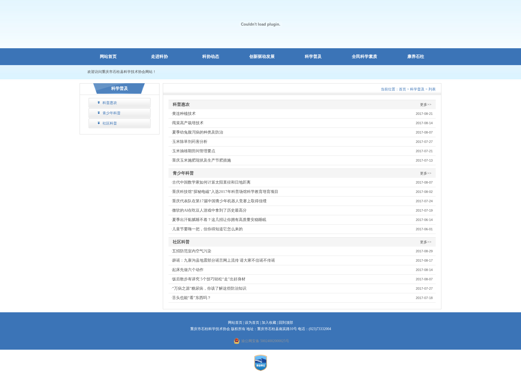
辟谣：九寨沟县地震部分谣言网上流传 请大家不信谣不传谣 (223, 260)
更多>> (425, 104)
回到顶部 (286, 322)
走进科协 (159, 56)
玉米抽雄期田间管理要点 (193, 151)
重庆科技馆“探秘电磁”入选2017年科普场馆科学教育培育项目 (225, 191)
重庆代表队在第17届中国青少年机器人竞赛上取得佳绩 (219, 201)
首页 (402, 89)
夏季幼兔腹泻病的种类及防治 (197, 132)
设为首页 (252, 322)
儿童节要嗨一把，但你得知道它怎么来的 (207, 229)
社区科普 (110, 123)
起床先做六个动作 (188, 269)
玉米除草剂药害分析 (189, 141)
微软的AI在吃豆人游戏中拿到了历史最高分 (209, 210)
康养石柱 (415, 56)
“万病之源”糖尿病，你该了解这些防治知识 (209, 288)
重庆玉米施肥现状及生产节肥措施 (201, 160)
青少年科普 (112, 113)
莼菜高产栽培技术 (188, 123)
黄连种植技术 (184, 113)
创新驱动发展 (262, 56)
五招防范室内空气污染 (191, 251)
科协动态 (210, 56)
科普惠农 (110, 103)
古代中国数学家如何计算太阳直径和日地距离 (211, 182)
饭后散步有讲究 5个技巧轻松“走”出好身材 (208, 279)
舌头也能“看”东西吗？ (191, 297)
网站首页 (108, 56)
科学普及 (313, 56)
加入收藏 (269, 322)
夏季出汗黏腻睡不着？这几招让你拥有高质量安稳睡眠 (219, 219)
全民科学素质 (364, 56)
